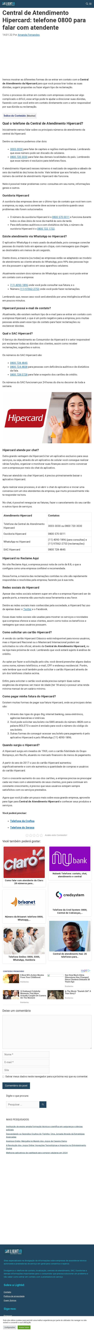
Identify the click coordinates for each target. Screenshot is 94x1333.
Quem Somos (10, 1300)
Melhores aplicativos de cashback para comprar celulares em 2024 (37, 1152)
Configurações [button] (10, 1327)
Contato (7, 1292)
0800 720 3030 (19, 156)
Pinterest (8, 1316)
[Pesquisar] (42, 1104)
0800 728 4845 (19, 362)
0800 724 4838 (19, 366)
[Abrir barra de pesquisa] (87, 4)
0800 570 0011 (61, 217)
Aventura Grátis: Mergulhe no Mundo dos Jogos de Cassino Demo (36, 1141)
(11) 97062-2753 (29, 289)
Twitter (27, 609)
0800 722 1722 (46, 228)
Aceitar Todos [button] (24, 1327)
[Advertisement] (47, 59)
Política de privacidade (14, 1296)
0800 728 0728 (19, 374)
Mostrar (31, 115)
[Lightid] (8, 4)
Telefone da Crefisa (22, 821)
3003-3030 (16, 149)
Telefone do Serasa (22, 827)
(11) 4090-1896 (19, 285)
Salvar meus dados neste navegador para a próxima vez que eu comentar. (46, 1076)
